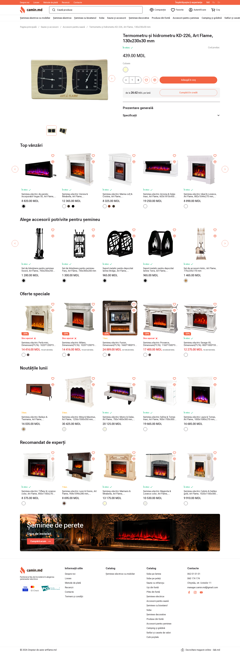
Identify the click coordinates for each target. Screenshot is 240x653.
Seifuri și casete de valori (159, 632)
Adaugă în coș (188, 80)
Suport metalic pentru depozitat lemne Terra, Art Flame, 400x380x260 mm (158, 269)
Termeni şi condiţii (74, 596)
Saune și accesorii (116, 18)
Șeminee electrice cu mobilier (35, 18)
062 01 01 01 (193, 574)
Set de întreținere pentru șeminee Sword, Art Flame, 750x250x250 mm (38, 269)
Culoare (126, 63)
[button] (111, 78)
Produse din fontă (161, 18)
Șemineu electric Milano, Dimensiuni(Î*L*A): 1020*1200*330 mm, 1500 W (79, 343)
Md (208, 2)
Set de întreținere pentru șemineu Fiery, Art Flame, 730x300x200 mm (79, 269)
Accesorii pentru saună (74, 27)
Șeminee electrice (62, 18)
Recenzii (65, 2)
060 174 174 (193, 578)
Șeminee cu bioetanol (85, 18)
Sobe (101, 18)
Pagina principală (28, 27)
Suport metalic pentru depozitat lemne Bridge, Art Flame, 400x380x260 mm (118, 269)
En (219, 2)
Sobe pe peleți (154, 578)
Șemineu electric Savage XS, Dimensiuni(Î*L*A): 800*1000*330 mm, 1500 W (200, 343)
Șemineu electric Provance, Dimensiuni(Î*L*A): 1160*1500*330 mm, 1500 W (160, 343)
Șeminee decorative (139, 18)
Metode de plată (50, 2)
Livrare (36, 2)
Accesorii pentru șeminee (186, 18)
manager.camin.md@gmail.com (202, 587)
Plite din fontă (153, 592)
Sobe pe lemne (154, 574)
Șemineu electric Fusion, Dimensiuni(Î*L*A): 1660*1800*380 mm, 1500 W (120, 343)
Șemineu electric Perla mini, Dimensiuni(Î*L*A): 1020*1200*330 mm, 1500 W (39, 343)
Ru (213, 2)
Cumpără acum (38, 541)
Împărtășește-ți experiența (188, 2)
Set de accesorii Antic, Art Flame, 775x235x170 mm (200, 269)
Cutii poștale (153, 637)
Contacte (78, 2)
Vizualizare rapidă (39, 180)
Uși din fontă (153, 587)
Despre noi (24, 2)
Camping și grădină (212, 18)
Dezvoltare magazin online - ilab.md (203, 650)
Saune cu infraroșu (155, 583)
